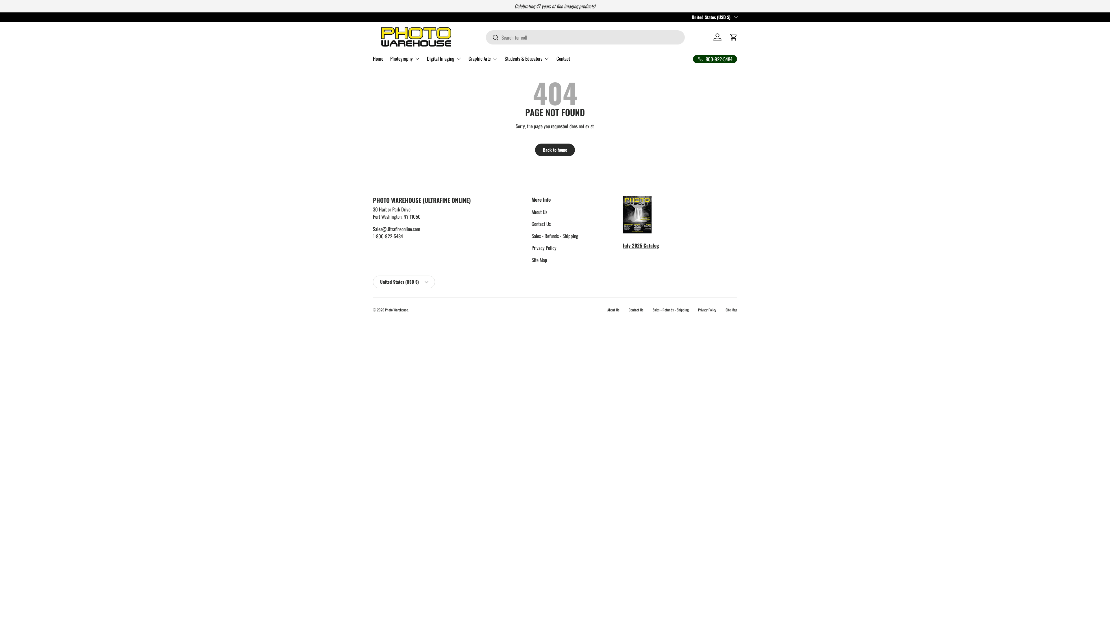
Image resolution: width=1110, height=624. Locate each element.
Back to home (555, 149)
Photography (401, 58)
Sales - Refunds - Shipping (555, 235)
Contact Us (541, 223)
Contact (563, 58)
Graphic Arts (480, 58)
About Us (539, 212)
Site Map (539, 259)
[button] (733, 37)
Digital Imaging (440, 58)
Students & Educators (523, 58)
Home (378, 58)
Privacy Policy (544, 247)
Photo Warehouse (396, 310)
